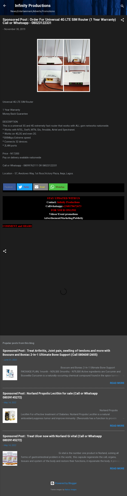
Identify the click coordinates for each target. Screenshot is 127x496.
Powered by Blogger (65, 483)
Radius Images (71, 490)
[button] (122, 20)
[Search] (122, 7)
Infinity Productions (33, 5)
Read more (117, 383)
